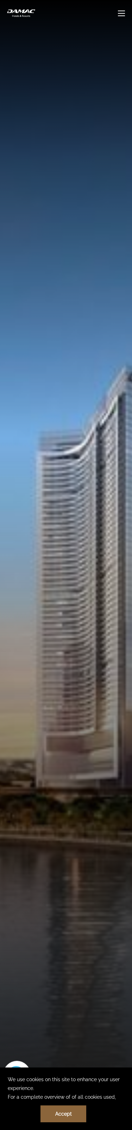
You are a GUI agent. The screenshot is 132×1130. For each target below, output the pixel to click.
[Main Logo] (21, 13)
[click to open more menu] (121, 13)
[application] (66, 1098)
